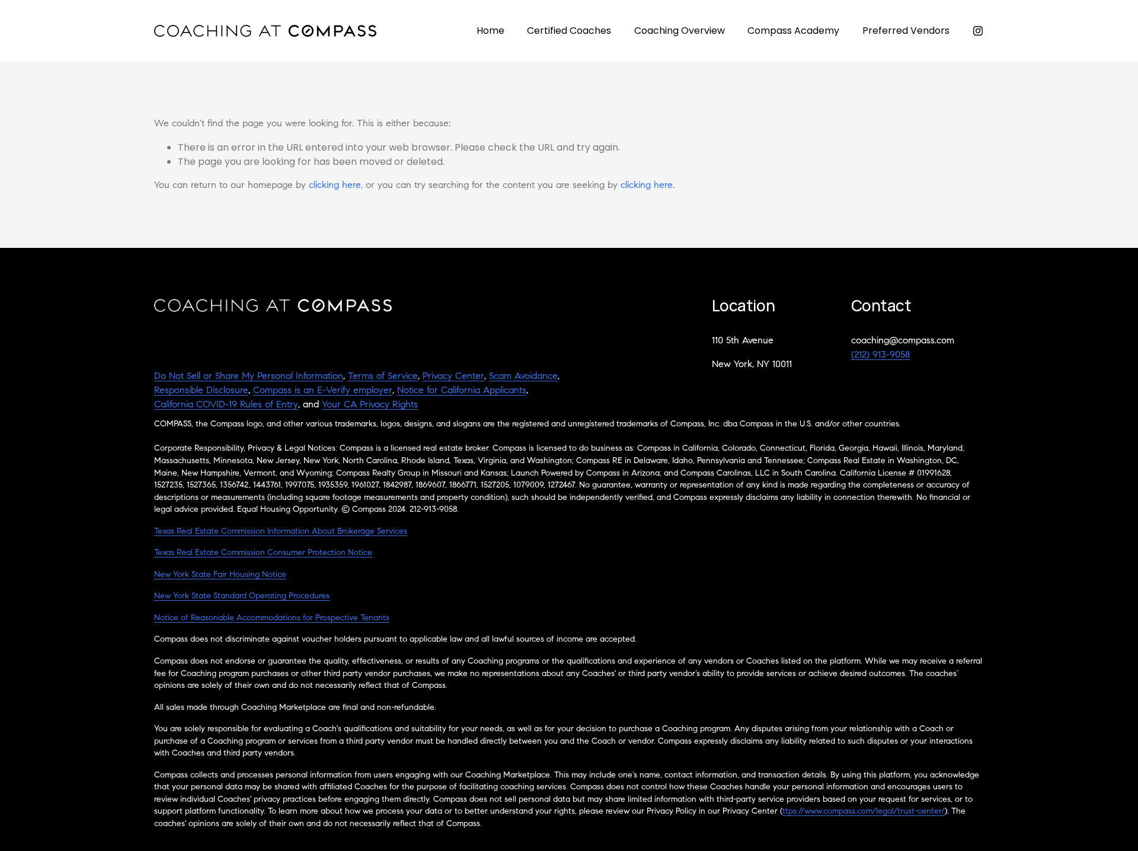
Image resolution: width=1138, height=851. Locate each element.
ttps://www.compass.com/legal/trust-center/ (863, 812)
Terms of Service (383, 376)
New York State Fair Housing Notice (220, 575)
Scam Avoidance (523, 376)
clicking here (335, 185)
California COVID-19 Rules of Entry (226, 405)
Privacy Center (453, 376)
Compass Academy (793, 30)
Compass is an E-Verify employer (322, 391)
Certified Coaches (569, 30)
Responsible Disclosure (201, 391)
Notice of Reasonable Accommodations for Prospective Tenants (271, 618)
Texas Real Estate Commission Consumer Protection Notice (263, 553)
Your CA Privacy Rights (370, 405)
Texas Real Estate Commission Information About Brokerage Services (280, 532)
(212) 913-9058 (880, 355)
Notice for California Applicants (461, 391)
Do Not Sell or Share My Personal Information (248, 376)
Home (490, 30)
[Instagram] (978, 31)
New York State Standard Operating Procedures (242, 596)
